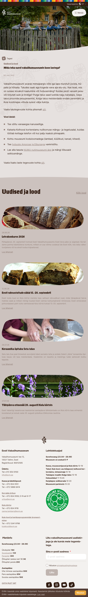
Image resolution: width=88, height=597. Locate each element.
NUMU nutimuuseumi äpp (37, 150)
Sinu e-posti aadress (57, 551)
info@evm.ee (7, 475)
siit (44, 109)
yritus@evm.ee (8, 499)
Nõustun (63, 565)
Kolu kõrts (6, 505)
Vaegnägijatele (72, 4)
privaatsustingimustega (67, 565)
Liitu (52, 572)
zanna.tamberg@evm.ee (12, 511)
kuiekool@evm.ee (9, 526)
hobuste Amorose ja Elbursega (28, 144)
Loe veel (41, 594)
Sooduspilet (7, 553)
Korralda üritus (8, 493)
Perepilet (6, 556)
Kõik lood (81, 192)
